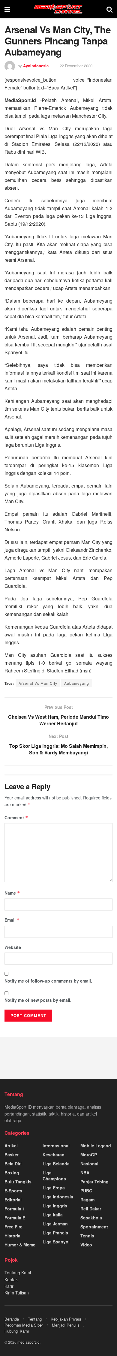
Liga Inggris (55, 1206)
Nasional (89, 1164)
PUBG (86, 1191)
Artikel (11, 1146)
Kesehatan (53, 1155)
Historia (12, 1236)
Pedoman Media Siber (23, 1325)
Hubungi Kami (16, 1331)
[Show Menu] (7, 9)
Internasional (56, 1146)
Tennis (87, 1236)
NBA (84, 1173)
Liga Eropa (54, 1188)
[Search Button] (109, 9)
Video (86, 1245)
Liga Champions (54, 1176)
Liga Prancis (55, 1233)
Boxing (11, 1173)
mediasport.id (28, 1342)
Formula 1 (14, 1209)
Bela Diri (13, 1164)
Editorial (13, 1200)
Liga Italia (53, 1215)
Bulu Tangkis (18, 1182)
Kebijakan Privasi (66, 1319)
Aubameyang (76, 683)
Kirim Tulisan (16, 1293)
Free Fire (13, 1227)
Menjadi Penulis (66, 1325)
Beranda (11, 1319)
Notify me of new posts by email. (37, 1000)
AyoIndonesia (36, 65)
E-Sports (13, 1191)
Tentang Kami (17, 1273)
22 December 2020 (76, 65)
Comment (16, 817)
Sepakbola (91, 1218)
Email (12, 920)
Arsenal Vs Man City (38, 683)
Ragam (87, 1200)
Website (12, 947)
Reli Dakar (90, 1209)
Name (12, 893)
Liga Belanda (56, 1164)
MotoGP (88, 1155)
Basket (11, 1155)
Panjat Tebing (94, 1182)
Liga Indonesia (58, 1197)
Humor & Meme (19, 1245)
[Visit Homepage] (58, 9)
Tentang (35, 1319)
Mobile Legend (95, 1146)
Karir (9, 1286)
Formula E (14, 1218)
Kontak (11, 1279)
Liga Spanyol (56, 1242)
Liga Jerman (55, 1224)
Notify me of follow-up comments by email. (48, 981)
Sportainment (94, 1227)
